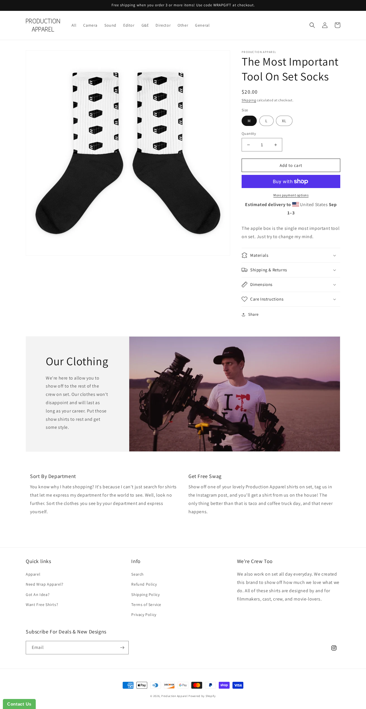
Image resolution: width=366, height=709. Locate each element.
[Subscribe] (122, 647)
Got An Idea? (37, 594)
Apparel (33, 574)
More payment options (291, 195)
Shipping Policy (145, 594)
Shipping (249, 100)
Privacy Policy (143, 614)
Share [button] (253, 314)
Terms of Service (146, 604)
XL (284, 120)
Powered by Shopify (202, 696)
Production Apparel (174, 696)
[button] (312, 25)
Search (137, 574)
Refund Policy (144, 584)
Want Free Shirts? (42, 604)
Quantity (249, 133)
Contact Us (19, 704)
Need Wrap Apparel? (44, 584)
